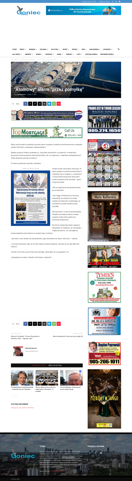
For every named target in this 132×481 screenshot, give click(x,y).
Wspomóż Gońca (107, 54)
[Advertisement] (66, 31)
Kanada (32, 49)
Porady (69, 54)
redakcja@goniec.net (57, 471)
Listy (79, 54)
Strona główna (15, 59)
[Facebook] (25, 104)
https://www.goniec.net (31, 351)
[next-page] (15, 395)
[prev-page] (12, 395)
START (14, 49)
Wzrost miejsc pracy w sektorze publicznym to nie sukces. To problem (45, 389)
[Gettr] (59, 104)
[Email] (40, 104)
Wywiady (107, 49)
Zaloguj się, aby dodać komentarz (22, 407)
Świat (22, 49)
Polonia (43, 49)
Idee (83, 49)
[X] (30, 104)
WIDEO (38, 54)
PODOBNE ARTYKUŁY (39, 365)
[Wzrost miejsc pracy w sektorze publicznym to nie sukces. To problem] (47, 378)
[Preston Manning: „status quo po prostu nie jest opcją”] (71, 378)
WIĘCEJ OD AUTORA (55, 365)
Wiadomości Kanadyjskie (28, 59)
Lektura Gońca (91, 54)
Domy (59, 54)
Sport (65, 49)
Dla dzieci (16, 54)
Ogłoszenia (94, 49)
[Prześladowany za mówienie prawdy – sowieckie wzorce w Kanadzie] (22, 378)
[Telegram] (49, 104)
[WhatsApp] (54, 104)
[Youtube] (101, 453)
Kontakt (48, 54)
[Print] (44, 104)
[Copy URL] (35, 104)
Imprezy (28, 54)
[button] (118, 49)
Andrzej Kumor (21, 94)
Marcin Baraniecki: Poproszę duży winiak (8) (68, 336)
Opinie (74, 49)
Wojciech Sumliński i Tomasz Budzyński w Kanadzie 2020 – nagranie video (25, 337)
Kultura (54, 49)
